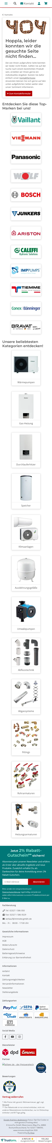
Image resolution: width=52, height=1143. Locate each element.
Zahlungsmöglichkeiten (13, 979)
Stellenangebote (10, 992)
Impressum (7, 936)
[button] (16, 3)
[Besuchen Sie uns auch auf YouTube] (12, 1036)
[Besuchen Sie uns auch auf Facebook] (5, 1036)
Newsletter (7, 988)
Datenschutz (8, 949)
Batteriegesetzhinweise (13, 953)
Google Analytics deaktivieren (15, 1120)
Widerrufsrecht (9, 945)
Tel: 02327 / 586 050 (15, 910)
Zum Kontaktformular (20, 93)
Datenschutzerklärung (11, 892)
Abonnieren (39, 881)
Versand (5, 1104)
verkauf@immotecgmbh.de (18, 918)
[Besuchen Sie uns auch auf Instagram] (20, 1036)
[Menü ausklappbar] (6, 2)
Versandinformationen (13, 983)
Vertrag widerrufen (12, 1096)
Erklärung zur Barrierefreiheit (16, 957)
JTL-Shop (30, 1133)
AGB (4, 940)
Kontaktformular (27, 78)
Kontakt (28, 3)
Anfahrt (6, 971)
